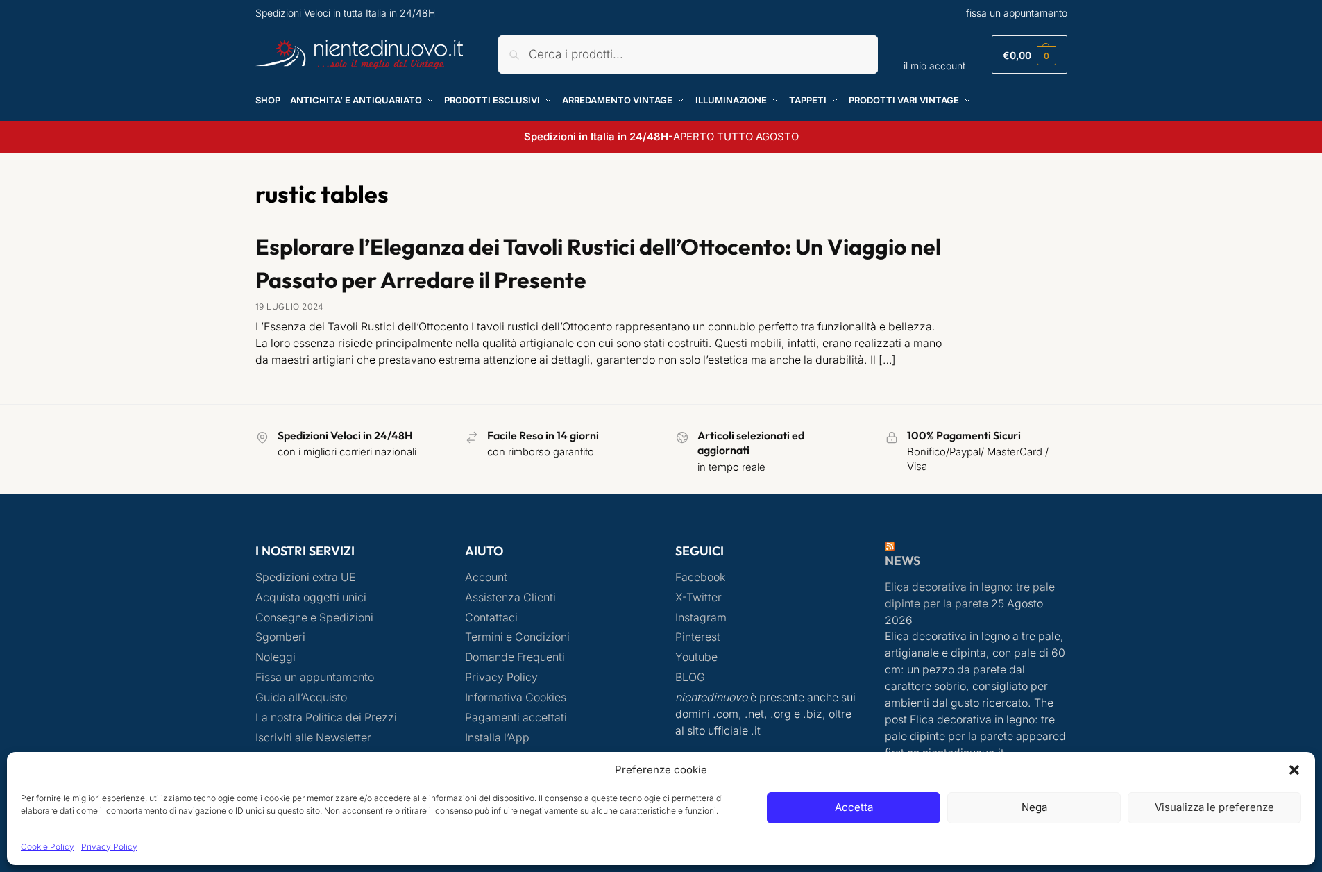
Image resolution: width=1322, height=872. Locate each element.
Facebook (700, 577)
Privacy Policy (109, 846)
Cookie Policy (47, 846)
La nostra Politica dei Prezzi (326, 717)
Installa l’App (497, 737)
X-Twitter (698, 597)
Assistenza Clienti (510, 597)
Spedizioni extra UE (305, 577)
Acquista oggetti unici (310, 597)
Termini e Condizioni (517, 637)
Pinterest (697, 637)
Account (486, 577)
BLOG (690, 677)
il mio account (934, 66)
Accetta (854, 807)
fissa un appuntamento (1016, 13)
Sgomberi (280, 637)
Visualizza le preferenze (1214, 807)
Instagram (701, 617)
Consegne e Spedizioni (314, 617)
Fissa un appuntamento (314, 677)
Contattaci (491, 617)
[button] (1294, 770)
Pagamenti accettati (516, 717)
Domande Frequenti (515, 657)
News (902, 561)
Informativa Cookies (515, 697)
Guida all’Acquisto (301, 697)
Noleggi (275, 657)
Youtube (696, 657)
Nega (1034, 807)
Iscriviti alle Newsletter (313, 737)
